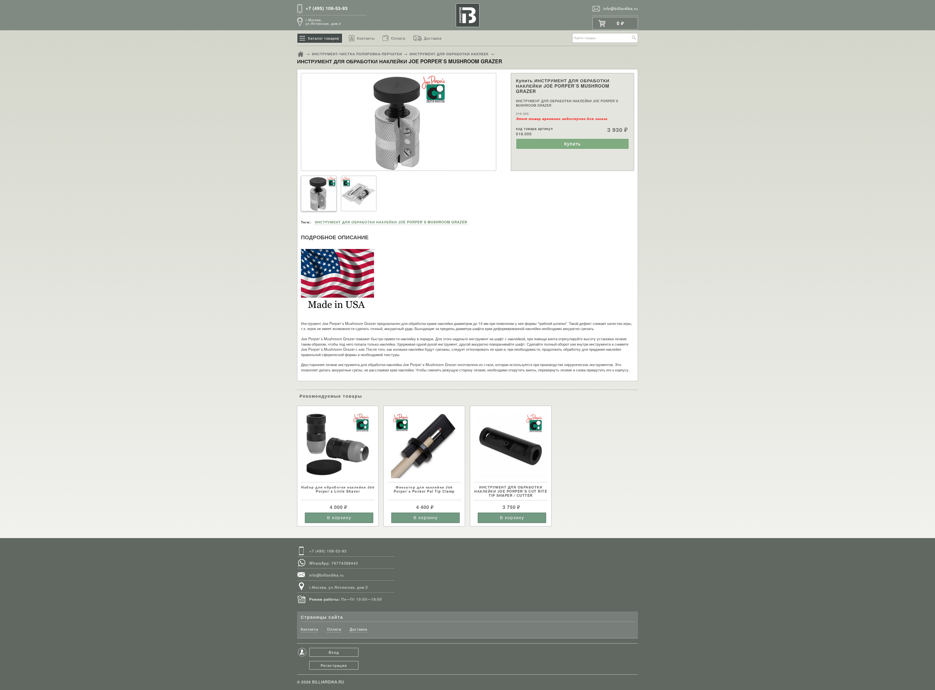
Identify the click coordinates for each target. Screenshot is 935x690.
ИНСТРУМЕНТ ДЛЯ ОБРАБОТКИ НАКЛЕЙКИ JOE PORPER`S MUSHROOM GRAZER (391, 222)
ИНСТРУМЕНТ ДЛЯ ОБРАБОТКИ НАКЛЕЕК (449, 53)
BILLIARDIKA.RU (328, 681)
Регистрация (334, 665)
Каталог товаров (323, 38)
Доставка (432, 38)
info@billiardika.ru (620, 8)
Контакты (366, 38)
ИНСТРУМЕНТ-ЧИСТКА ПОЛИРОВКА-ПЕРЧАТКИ (357, 53)
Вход (334, 652)
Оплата (398, 38)
